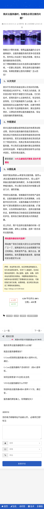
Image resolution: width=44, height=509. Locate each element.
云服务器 (28, 50)
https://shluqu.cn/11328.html (14, 289)
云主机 (16, 316)
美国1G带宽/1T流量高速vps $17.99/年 (28, 339)
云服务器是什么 (32, 316)
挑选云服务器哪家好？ (13, 351)
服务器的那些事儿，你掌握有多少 (18, 399)
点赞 (14, 300)
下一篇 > (38, 331)
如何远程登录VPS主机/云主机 (16, 377)
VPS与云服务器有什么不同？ (16, 383)
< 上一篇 (6, 331)
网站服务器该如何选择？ (15, 238)
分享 (14, 304)
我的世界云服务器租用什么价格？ (18, 345)
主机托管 (9, 316)
